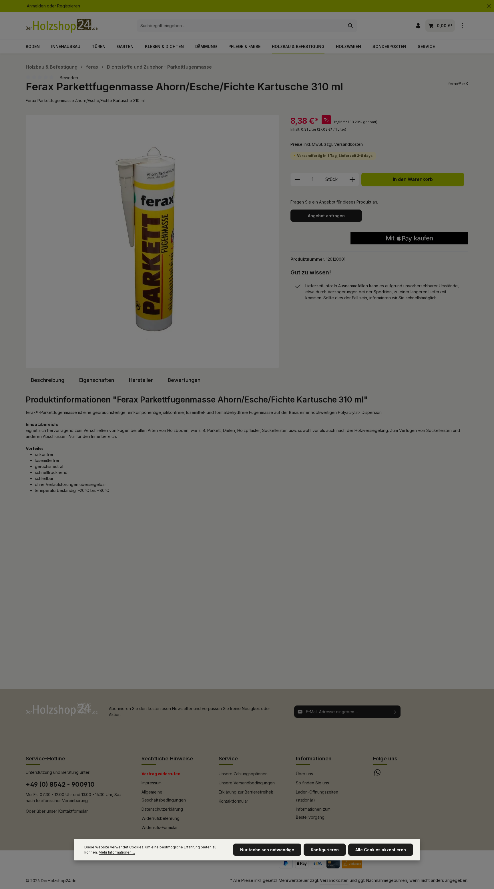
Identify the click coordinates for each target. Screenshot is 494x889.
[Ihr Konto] (418, 26)
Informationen (314, 759)
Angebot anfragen (326, 215)
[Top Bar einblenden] (462, 26)
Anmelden (36, 6)
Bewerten (69, 77)
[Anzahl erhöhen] (352, 179)
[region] (152, 241)
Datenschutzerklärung (162, 809)
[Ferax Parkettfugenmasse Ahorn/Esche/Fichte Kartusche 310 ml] (152, 241)
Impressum (152, 782)
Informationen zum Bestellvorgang (313, 813)
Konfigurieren (325, 849)
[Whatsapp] (377, 774)
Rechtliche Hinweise (167, 759)
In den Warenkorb (413, 179)
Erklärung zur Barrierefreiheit (246, 792)
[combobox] (240, 25)
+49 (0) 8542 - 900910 (60, 784)
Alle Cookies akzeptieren (380, 849)
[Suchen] (350, 25)
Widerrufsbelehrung (161, 818)
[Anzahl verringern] (297, 179)
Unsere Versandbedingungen (247, 782)
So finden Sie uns (312, 782)
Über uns (304, 773)
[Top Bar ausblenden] (489, 6)
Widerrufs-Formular (160, 827)
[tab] (47, 380)
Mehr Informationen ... (117, 852)
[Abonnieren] (395, 711)
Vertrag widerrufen (161, 773)
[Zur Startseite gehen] (61, 26)
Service (228, 759)
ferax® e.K (458, 83)
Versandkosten (334, 880)
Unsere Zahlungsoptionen (243, 773)
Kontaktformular (73, 811)
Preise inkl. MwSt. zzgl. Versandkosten (326, 144)
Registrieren (68, 6)
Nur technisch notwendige (267, 849)
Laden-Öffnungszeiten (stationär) (317, 796)
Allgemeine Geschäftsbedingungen (164, 796)
